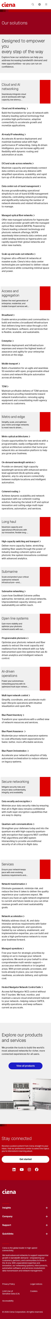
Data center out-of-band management (20, 186)
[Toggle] (47, 1207)
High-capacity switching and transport (20, 541)
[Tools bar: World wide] (39, 4)
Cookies (33, 1291)
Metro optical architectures (15, 436)
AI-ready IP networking (13, 134)
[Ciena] (9, 1190)
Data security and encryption (16, 801)
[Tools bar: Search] (33, 4)
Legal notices (36, 1284)
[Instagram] (29, 1169)
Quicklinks (7, 1234)
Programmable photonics (14, 638)
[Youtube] (22, 1169)
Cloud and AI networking (14, 108)
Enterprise (7, 341)
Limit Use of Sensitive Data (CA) (11, 1292)
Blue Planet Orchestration (14, 751)
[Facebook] (36, 1169)
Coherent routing (10, 491)
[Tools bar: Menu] (45, 4)
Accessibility (7, 1301)
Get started (26, 1159)
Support (6, 1225)
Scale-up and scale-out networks (18, 254)
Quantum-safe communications (17, 824)
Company (7, 1216)
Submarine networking (13, 591)
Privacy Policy (8, 1284)
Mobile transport (10, 364)
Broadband (7, 315)
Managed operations (12, 948)
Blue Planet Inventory (12, 715)
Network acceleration (12, 916)
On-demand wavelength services (18, 462)
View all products (25, 1065)
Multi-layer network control (15, 695)
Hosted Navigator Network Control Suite (21, 987)
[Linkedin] (13, 1169)
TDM (4, 386)
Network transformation (13, 884)
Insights (6, 1208)
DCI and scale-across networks (17, 163)
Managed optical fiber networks (17, 215)
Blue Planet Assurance (13, 731)
